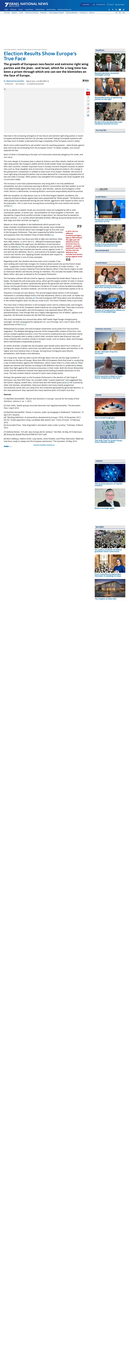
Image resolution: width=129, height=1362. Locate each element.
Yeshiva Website (72, 13)
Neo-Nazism (20, 84)
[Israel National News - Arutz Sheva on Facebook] (112, 9)
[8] (76, 363)
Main (6, 9)
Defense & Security (64, 9)
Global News (39, 9)
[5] (5, 283)
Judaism (14, 13)
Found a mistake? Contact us (44, 445)
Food (21, 13)
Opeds (19, 49)
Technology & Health (56, 13)
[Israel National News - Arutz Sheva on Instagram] (116, 9)
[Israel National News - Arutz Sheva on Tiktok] (123, 9)
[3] (52, 235)
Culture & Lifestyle (31, 13)
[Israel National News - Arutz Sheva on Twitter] (109, 9)
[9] (68, 382)
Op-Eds (7, 13)
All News (13, 9)
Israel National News (10, 49)
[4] (19, 246)
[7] (25, 324)
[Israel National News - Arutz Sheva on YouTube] (120, 9)
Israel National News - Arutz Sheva (21, 5)
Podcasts (43, 13)
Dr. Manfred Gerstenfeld (35, 84)
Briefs (21, 9)
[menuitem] (6, 9)
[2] (38, 220)
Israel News (29, 9)
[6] (34, 298)
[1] (11, 206)
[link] (110, 74)
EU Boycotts (9, 84)
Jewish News (51, 9)
